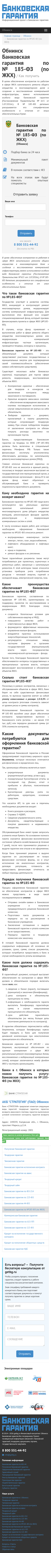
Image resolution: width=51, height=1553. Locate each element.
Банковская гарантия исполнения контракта (24, 1167)
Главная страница (12, 35)
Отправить (26, 233)
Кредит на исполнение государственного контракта (22, 1534)
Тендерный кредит (13, 1179)
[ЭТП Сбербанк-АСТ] (14, 1378)
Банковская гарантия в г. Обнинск (15, 1497)
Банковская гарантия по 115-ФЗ (19, 1227)
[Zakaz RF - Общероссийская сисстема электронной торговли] (37, 1406)
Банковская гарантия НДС (16, 1249)
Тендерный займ (12, 1185)
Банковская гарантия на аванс (18, 1173)
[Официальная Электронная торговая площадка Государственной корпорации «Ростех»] (37, 1378)
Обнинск (7, 30)
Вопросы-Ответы (9, 1544)
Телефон (9, 216)
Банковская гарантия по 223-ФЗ (19, 1197)
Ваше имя (10, 201)
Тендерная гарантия (13, 1155)
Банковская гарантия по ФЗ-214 (19, 1191)
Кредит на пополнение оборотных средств (24, 1242)
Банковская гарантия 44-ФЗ (17, 1203)
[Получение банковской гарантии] (25, 11)
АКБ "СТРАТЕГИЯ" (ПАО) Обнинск (25, 1102)
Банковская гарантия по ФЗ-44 (14, 1464)
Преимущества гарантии (12, 1480)
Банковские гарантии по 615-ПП (19, 1221)
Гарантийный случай (10, 1472)
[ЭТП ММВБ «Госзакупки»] (37, 1392)
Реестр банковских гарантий (13, 1477)
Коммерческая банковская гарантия (20, 1215)
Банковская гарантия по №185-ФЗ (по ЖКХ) (24, 1209)
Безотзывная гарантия (11, 1485)
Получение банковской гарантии (19, 1149)
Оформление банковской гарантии (16, 1469)
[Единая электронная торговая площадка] (14, 1406)
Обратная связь (8, 1549)
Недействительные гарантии (13, 1483)
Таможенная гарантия (14, 1161)
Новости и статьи (9, 1546)
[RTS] (14, 1392)
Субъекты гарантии (9, 1488)
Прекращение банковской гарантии (16, 1475)
